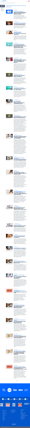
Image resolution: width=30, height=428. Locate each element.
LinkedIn (5, 399)
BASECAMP (22, 409)
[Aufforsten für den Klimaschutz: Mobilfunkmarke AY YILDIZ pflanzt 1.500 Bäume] (16, 78)
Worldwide (12, 412)
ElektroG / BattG (23, 413)
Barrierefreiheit (23, 417)
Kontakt (22, 412)
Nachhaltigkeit (5, 413)
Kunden (4, 414)
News (3, 420)
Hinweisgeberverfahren (24, 415)
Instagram (11, 399)
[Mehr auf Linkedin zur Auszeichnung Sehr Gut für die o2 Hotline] (14, 404)
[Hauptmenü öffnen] (1, 1)
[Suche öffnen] (27, 1)
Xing (27, 399)
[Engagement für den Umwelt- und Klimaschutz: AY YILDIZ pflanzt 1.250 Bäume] (16, 251)
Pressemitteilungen (3, 10)
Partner (4, 416)
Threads (17, 399)
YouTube (22, 399)
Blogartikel (2, 7)
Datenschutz (22, 414)
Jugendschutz (23, 416)
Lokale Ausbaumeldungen (3, 9)
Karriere (4, 417)
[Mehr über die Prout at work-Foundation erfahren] (27, 404)
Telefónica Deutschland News (2, 6)
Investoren (4, 415)
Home (3, 409)
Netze (3, 412)
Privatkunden (13, 409)
